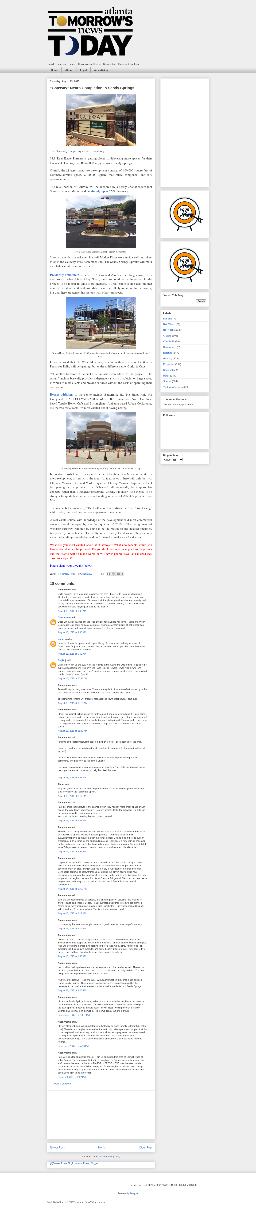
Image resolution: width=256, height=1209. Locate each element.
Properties (63, 574)
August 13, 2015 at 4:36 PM (72, 820)
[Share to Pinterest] (121, 574)
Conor (61, 639)
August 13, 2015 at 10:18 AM (72, 678)
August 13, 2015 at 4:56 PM (72, 851)
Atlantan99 (87, 574)
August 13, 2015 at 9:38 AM (72, 632)
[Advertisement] (101, 1115)
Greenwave (64, 617)
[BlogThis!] (112, 574)
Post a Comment (62, 1083)
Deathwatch (169, 347)
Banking (167, 318)
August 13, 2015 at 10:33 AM (72, 703)
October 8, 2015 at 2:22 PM (72, 1077)
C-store (167, 335)
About (69, 70)
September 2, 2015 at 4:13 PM (73, 1046)
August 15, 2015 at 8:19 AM (72, 913)
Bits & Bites (169, 330)
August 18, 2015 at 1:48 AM (72, 956)
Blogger (134, 1193)
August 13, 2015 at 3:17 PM (72, 796)
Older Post (145, 1147)
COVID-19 (168, 341)
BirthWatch (169, 324)
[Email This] (108, 574)
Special (167, 381)
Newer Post (57, 1147)
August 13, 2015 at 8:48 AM (72, 611)
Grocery (167, 358)
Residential (169, 370)
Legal (83, 70)
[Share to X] (115, 574)
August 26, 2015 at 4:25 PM (72, 990)
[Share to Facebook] (118, 574)
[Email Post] (102, 574)
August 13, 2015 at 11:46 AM (72, 731)
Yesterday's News (173, 387)
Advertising (101, 70)
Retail (72, 574)
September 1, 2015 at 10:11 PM (74, 1015)
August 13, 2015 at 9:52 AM (72, 653)
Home (54, 70)
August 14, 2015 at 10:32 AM (72, 889)
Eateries (167, 352)
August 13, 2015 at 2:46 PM (72, 777)
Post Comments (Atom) (108, 1156)
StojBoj (62, 660)
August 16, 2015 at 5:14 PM (72, 928)
